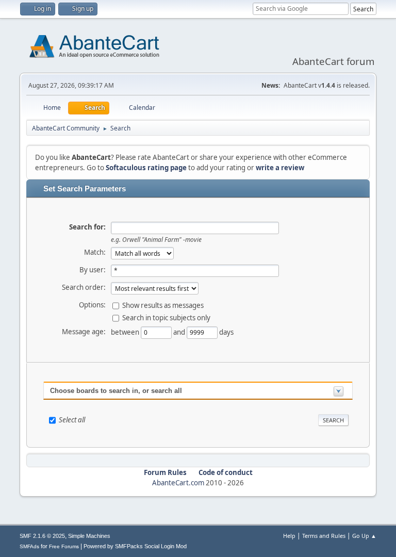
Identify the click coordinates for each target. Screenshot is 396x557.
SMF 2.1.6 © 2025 (42, 536)
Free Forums (64, 546)
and (180, 331)
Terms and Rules (323, 535)
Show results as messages (163, 304)
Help (289, 535)
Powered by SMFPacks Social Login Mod (135, 546)
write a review (280, 167)
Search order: (84, 287)
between (126, 331)
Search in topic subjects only (166, 317)
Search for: (87, 227)
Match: (95, 252)
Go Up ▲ (364, 535)
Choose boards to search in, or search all (116, 391)
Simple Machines (89, 536)
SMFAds (29, 546)
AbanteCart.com (178, 482)
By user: (92, 269)
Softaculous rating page (146, 167)
